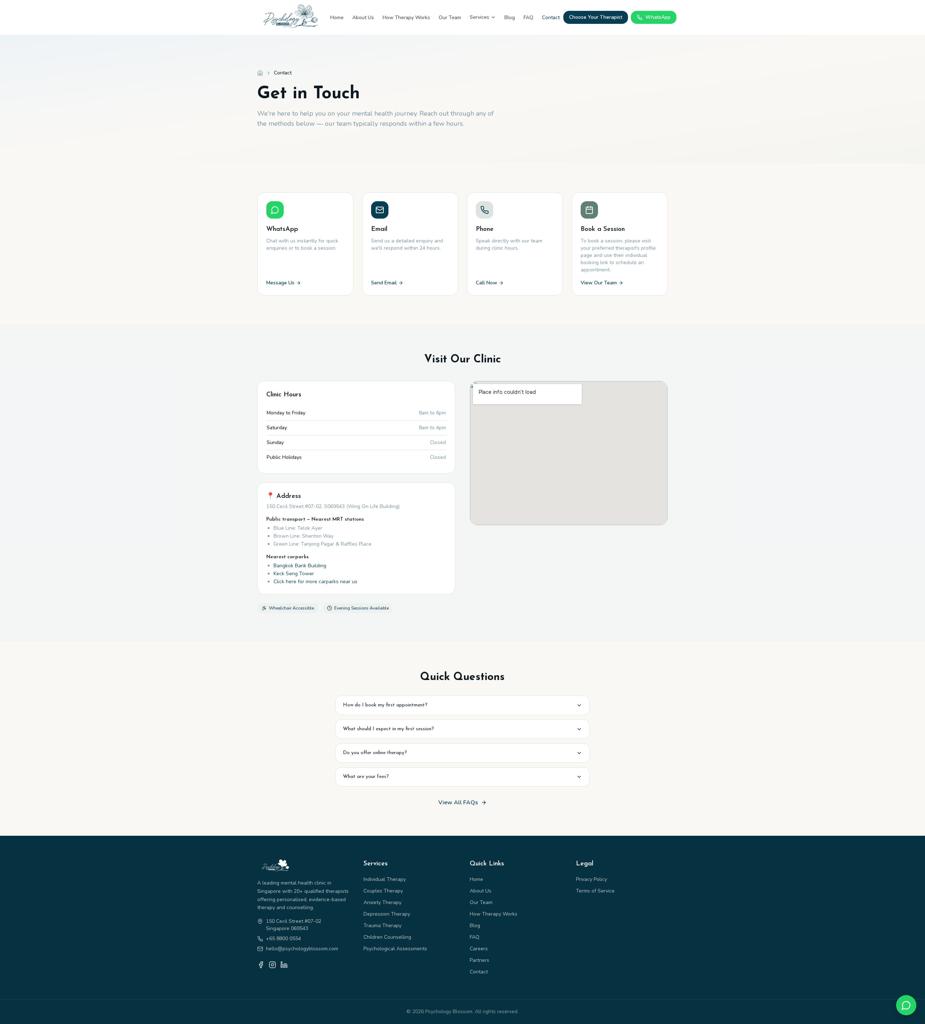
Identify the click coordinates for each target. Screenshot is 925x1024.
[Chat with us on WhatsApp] (906, 1005)
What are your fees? (366, 776)
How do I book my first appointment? (385, 705)
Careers (479, 948)
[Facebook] (260, 964)
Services (479, 17)
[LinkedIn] (284, 964)
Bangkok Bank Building (300, 565)
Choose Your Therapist (595, 17)
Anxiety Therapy (382, 902)
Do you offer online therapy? (375, 753)
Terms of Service (595, 890)
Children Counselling (387, 937)
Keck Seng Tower (294, 573)
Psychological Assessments (395, 948)
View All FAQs (458, 802)
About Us (363, 17)
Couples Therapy (383, 890)
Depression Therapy (386, 914)
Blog (509, 17)
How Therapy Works (406, 17)
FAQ (528, 17)
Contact (551, 17)
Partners (479, 960)
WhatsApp (658, 17)
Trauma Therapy (382, 925)
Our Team (450, 17)
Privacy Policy (591, 879)
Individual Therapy (384, 879)
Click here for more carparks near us (315, 581)
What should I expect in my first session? (388, 729)
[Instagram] (272, 964)
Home (337, 17)
